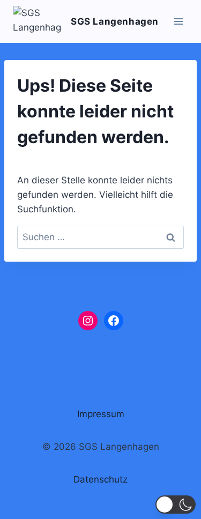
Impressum (100, 414)
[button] (175, 504)
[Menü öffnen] (178, 21)
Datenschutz (100, 479)
